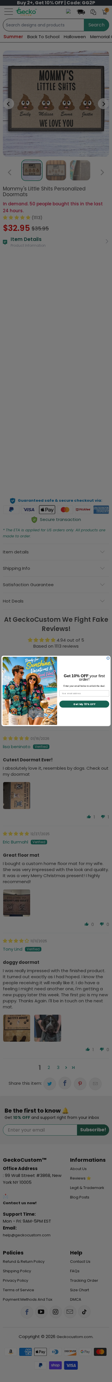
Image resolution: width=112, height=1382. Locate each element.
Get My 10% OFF (84, 704)
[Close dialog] (108, 658)
